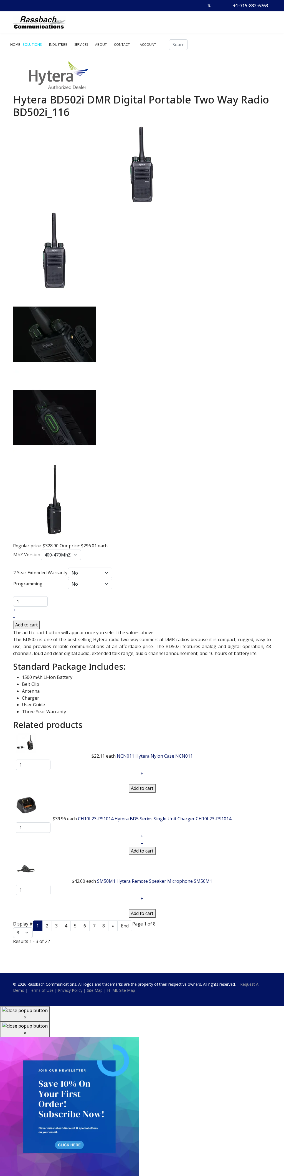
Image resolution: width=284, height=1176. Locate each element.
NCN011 (184, 756)
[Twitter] (209, 5)
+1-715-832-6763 (250, 5)
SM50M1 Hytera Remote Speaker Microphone (145, 881)
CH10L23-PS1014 (213, 819)
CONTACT (122, 44)
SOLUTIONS (32, 44)
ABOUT (101, 44)
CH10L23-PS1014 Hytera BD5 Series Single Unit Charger (137, 819)
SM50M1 (203, 881)
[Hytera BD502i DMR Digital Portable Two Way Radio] (142, 164)
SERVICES (81, 44)
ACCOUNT (148, 44)
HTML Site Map (121, 990)
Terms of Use (41, 990)
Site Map (95, 990)
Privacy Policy (70, 990)
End (125, 926)
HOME (15, 44)
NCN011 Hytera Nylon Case (146, 756)
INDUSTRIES (58, 44)
